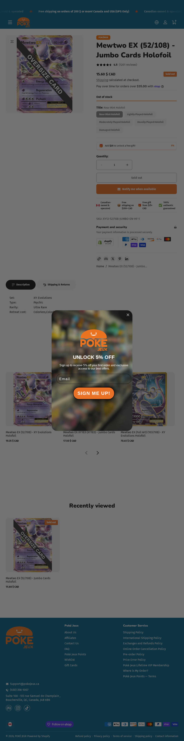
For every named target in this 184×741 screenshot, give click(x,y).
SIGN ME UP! (93, 393)
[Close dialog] (128, 314)
